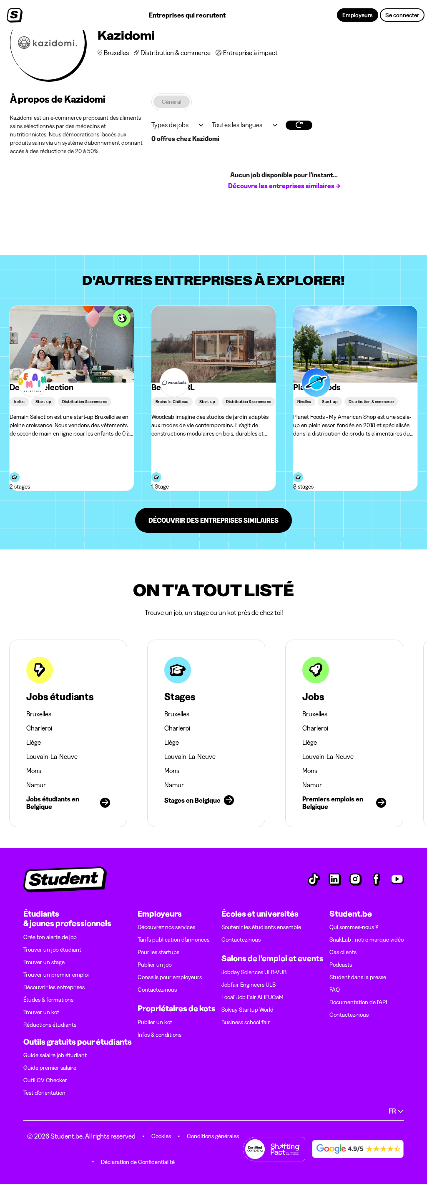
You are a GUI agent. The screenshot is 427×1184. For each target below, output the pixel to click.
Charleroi (39, 728)
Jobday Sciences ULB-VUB (253, 972)
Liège (33, 742)
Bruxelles (38, 714)
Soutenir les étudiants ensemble (261, 927)
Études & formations (48, 999)
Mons (33, 770)
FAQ (334, 989)
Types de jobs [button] (169, 125)
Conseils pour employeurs (170, 977)
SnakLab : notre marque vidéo (366, 939)
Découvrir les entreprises (54, 987)
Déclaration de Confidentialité (138, 1162)
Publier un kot (155, 1022)
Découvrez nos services (166, 927)
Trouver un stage (44, 962)
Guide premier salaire (49, 1067)
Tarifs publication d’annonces (173, 939)
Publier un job (155, 964)
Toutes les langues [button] (237, 125)
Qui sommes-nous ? (353, 927)
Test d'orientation (44, 1092)
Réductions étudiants (49, 1024)
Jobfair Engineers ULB (248, 984)
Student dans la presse (357, 977)
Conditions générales (213, 1136)
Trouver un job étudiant (52, 949)
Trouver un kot (41, 1012)
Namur (36, 785)
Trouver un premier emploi (56, 974)
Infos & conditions (159, 1034)
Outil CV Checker (45, 1080)
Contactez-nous (157, 989)
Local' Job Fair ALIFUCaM (252, 997)
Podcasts (340, 964)
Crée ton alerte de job (50, 937)
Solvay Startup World (247, 1009)
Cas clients (343, 952)
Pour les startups (158, 952)
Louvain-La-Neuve (52, 756)
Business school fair (245, 1022)
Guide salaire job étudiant (55, 1055)
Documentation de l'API (358, 1002)
